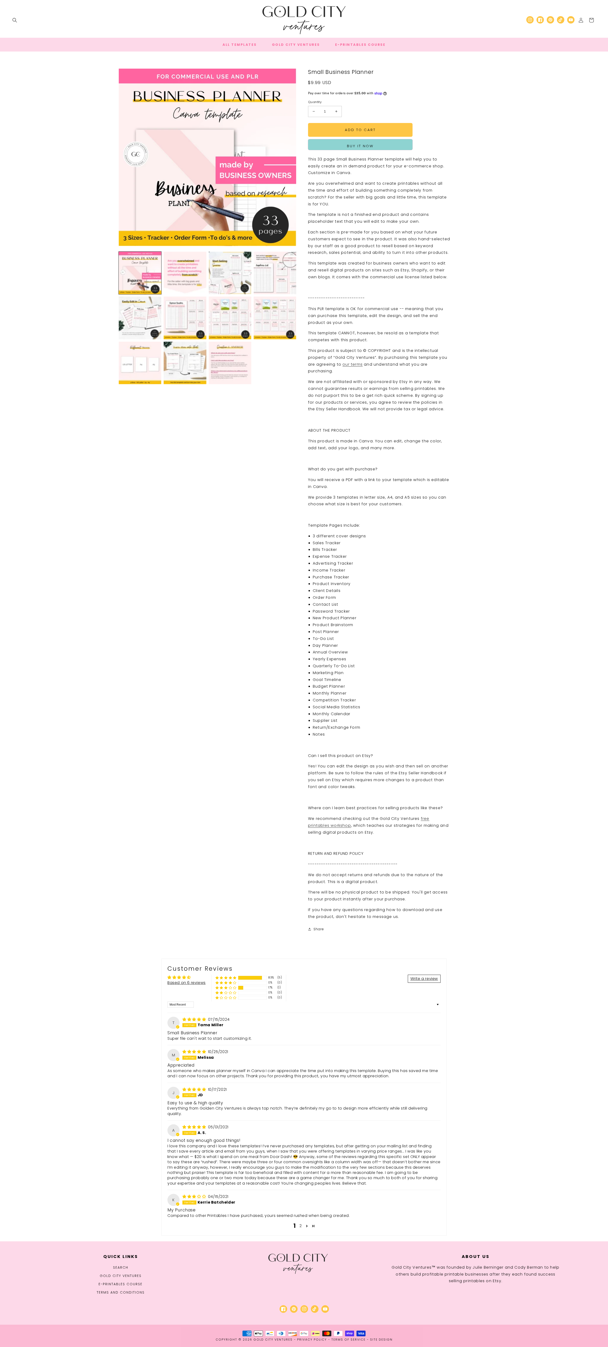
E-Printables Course (120, 1284)
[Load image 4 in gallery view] (275, 273)
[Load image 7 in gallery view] (230, 318)
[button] (15, 20)
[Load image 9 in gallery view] (140, 363)
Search (120, 1267)
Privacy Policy (312, 1340)
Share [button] (319, 929)
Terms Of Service (348, 1340)
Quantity (315, 102)
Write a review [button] (424, 978)
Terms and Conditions (121, 1292)
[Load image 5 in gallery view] (140, 318)
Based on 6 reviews (186, 982)
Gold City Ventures (121, 1275)
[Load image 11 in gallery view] (230, 363)
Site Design (381, 1340)
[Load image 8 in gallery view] (275, 318)
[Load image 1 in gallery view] (140, 273)
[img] (194, 1019)
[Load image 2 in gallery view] (185, 273)
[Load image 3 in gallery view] (230, 273)
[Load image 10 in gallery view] (185, 363)
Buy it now (360, 145)
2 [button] (300, 1226)
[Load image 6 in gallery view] (185, 318)
